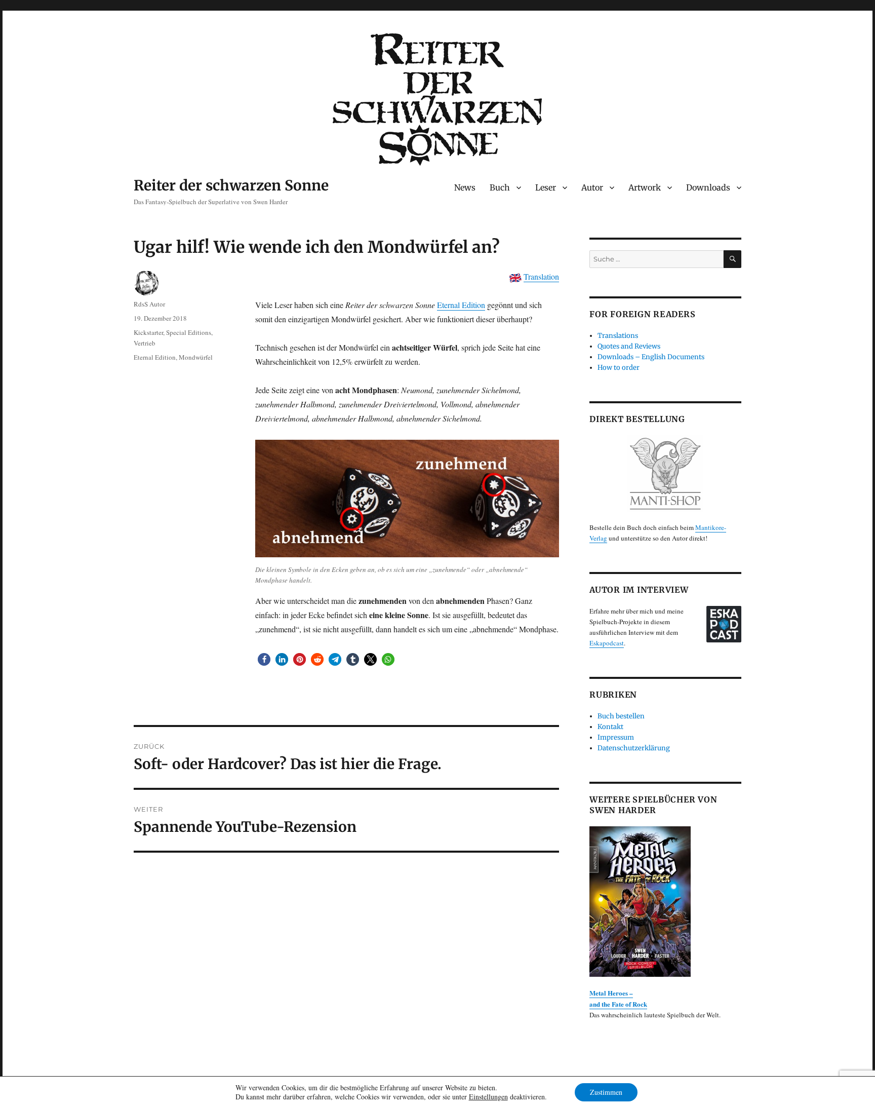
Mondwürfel (196, 357)
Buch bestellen (621, 716)
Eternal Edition (461, 304)
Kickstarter (148, 332)
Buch (500, 187)
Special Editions (188, 332)
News (464, 187)
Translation (541, 276)
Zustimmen (606, 1092)
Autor (592, 187)
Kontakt (610, 726)
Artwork (644, 187)
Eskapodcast (606, 642)
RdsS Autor (149, 304)
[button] (264, 659)
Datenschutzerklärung (634, 748)
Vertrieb (144, 343)
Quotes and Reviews (629, 346)
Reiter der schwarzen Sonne (231, 185)
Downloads (708, 187)
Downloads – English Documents (651, 357)
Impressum (616, 737)
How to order (619, 367)
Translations (618, 335)
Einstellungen (488, 1096)
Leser (545, 187)
